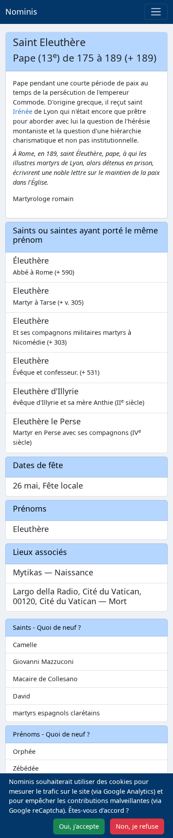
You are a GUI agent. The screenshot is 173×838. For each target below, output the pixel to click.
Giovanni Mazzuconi (43, 661)
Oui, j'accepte (79, 826)
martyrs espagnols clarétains (56, 713)
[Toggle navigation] (156, 12)
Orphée (24, 751)
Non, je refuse (137, 826)
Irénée (22, 111)
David (21, 696)
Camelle (25, 644)
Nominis (21, 11)
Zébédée (26, 768)
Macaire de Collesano (45, 679)
